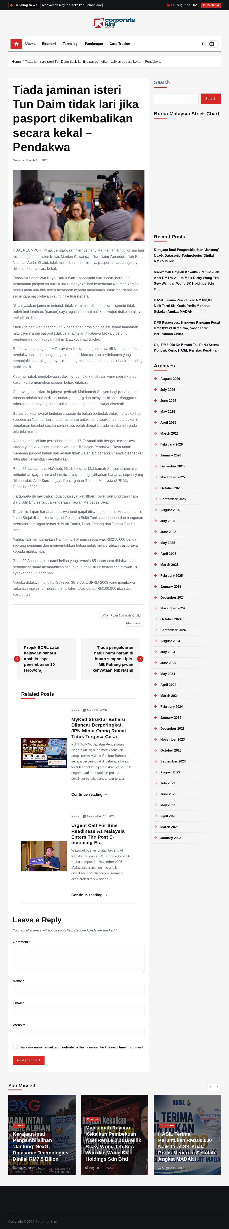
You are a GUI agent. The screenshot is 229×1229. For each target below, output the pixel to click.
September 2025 (173, 499)
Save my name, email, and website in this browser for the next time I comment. (81, 1047)
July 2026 (167, 390)
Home (16, 61)
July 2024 (167, 652)
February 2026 (171, 444)
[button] (211, 1086)
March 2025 (169, 565)
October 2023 (170, 750)
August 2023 (170, 772)
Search (162, 82)
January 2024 (170, 717)
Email (18, 1003)
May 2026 (167, 411)
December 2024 (172, 597)
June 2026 (168, 400)
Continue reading (87, 794)
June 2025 (168, 532)
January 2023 (170, 838)
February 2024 (171, 706)
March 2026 (169, 433)
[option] (42, 1135)
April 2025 (168, 554)
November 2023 (172, 739)
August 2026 (170, 379)
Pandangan (94, 44)
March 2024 (169, 696)
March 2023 (169, 827)
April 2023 (168, 816)
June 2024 (168, 663)
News (17, 160)
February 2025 (171, 575)
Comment (21, 942)
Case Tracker (120, 44)
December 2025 (172, 466)
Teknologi (70, 44)
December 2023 (172, 728)
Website (19, 1025)
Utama (30, 44)
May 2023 (167, 805)
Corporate (167, 1131)
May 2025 (167, 543)
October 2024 (170, 619)
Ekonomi (49, 44)
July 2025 (167, 521)
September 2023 (173, 761)
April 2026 (168, 422)
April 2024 (168, 685)
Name (18, 981)
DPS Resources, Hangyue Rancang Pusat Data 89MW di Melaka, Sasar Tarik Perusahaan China (187, 328)
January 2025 (170, 586)
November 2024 (172, 608)
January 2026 (170, 455)
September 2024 (173, 630)
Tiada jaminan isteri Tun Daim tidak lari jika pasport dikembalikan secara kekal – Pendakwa (93, 61)
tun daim (134, 623)
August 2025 (170, 510)
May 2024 (167, 674)
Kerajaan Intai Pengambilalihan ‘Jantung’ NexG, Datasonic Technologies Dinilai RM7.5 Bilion (186, 255)
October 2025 (170, 488)
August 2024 (170, 641)
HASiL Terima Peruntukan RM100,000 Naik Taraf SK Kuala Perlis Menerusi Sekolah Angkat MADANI (183, 305)
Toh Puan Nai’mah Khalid (122, 615)
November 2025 (172, 477)
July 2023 (167, 783)
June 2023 (168, 794)
